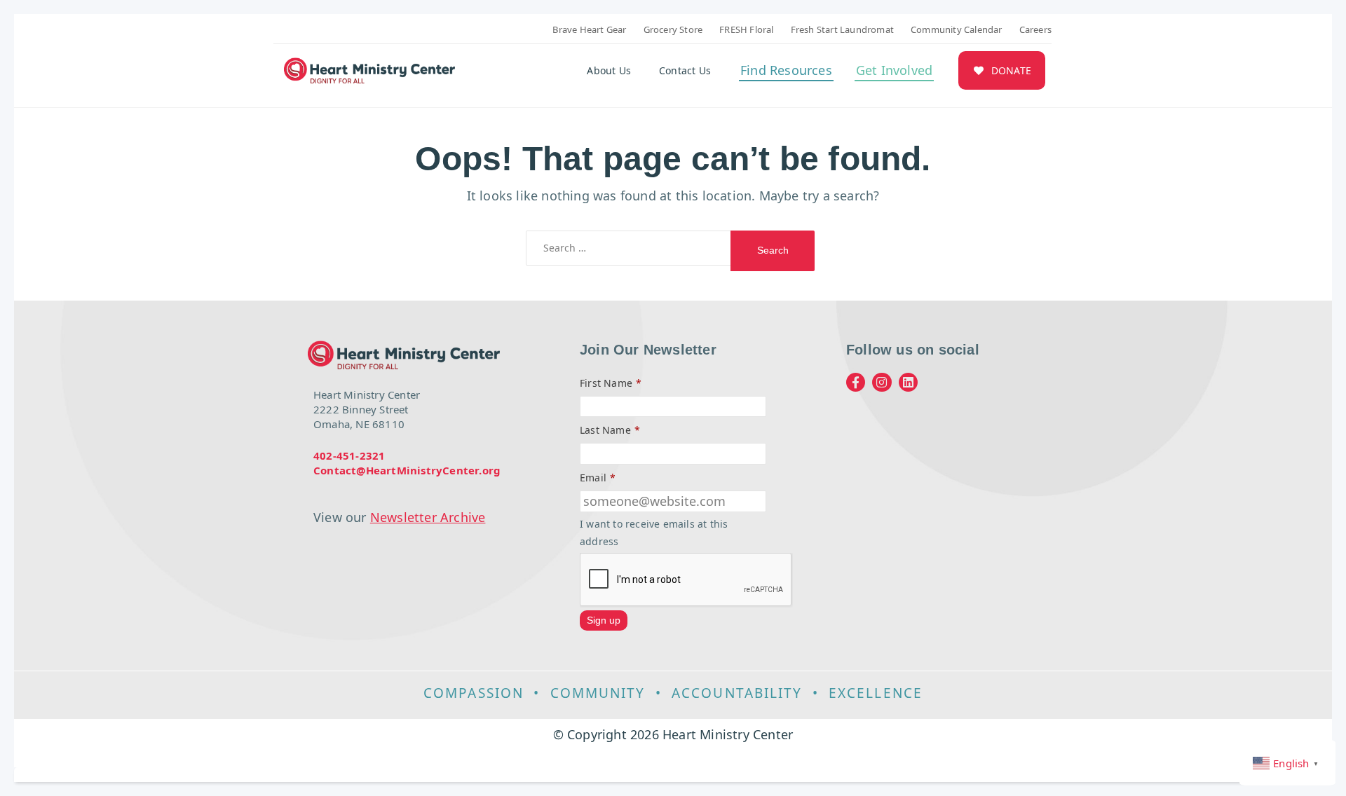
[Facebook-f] (855, 382)
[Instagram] (881, 382)
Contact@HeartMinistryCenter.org (407, 470)
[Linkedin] (908, 382)
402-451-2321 (349, 455)
